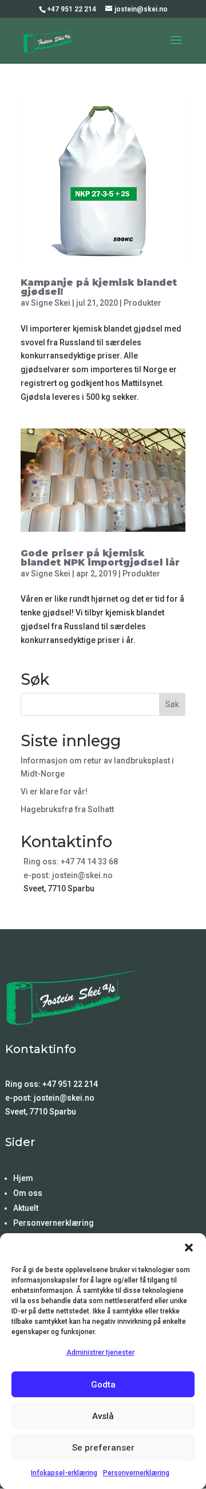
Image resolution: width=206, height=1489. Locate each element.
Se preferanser (103, 1448)
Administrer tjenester (100, 1352)
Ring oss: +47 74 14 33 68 (70, 861)
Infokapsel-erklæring (64, 1473)
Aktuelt (25, 1208)
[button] (189, 1247)
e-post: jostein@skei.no (68, 875)
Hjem (23, 1178)
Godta (103, 1384)
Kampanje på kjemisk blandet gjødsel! (99, 287)
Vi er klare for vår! (54, 791)
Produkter (142, 302)
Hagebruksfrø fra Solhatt (67, 809)
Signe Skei (50, 302)
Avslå (103, 1416)
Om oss (27, 1193)
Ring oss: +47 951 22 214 (51, 1084)
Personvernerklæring (136, 1473)
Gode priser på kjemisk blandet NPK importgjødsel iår (100, 558)
